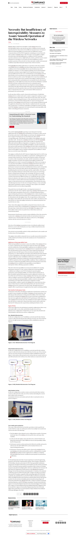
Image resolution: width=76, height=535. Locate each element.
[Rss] (65, 523)
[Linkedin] (24, 494)
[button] (66, 7)
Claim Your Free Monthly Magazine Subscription (66, 272)
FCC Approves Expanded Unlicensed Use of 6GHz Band (27, 508)
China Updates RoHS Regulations (55, 53)
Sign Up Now (59, 42)
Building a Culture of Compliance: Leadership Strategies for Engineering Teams (57, 50)
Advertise (30, 525)
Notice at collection (31, 533)
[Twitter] (61, 523)
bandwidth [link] (13, 65)
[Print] (35, 494)
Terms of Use (48, 530)
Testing (9, 42)
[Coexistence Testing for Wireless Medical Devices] (41, 503)
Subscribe (30, 524)
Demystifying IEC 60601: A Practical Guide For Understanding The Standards (22, 115)
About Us (30, 522)
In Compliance (16, 43)
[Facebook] (30, 494)
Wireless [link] (10, 46)
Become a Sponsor (59, 31)
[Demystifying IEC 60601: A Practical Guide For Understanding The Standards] (41, 118)
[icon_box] (13, 3)
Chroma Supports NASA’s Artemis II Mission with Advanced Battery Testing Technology (58, 60)
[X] (27, 494)
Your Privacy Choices (41, 533)
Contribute (30, 526)
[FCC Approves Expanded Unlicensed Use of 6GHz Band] (27, 503)
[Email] (32, 494)
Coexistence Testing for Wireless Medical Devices (40, 508)
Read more (11, 126)
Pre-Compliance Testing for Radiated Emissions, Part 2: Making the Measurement (58, 63)
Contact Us (30, 523)
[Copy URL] (37, 494)
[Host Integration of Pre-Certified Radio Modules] (14, 503)
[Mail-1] (56, 523)
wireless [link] (33, 46)
